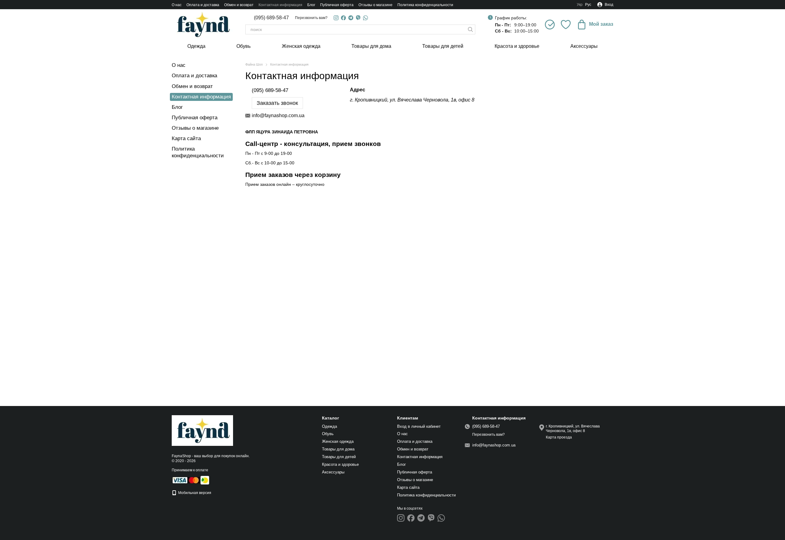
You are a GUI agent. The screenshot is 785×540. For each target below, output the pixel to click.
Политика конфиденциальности (425, 5)
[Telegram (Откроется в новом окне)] (350, 17)
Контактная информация (280, 5)
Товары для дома (371, 46)
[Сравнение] (550, 24)
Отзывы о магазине (375, 5)
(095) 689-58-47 (271, 17)
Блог (311, 5)
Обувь (243, 46)
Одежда (196, 46)
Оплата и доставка (202, 5)
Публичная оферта (337, 5)
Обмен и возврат (239, 5)
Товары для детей (442, 46)
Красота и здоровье (517, 46)
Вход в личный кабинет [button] (419, 426)
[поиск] (470, 29)
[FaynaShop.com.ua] (202, 430)
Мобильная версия (194, 493)
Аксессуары (584, 46)
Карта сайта (186, 138)
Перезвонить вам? (311, 18)
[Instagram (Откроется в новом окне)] (336, 17)
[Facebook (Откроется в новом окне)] (343, 17)
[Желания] (566, 24)
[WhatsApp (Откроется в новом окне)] (365, 17)
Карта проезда (559, 437)
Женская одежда (301, 46)
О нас (177, 5)
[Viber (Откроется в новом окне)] (358, 17)
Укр (580, 4)
